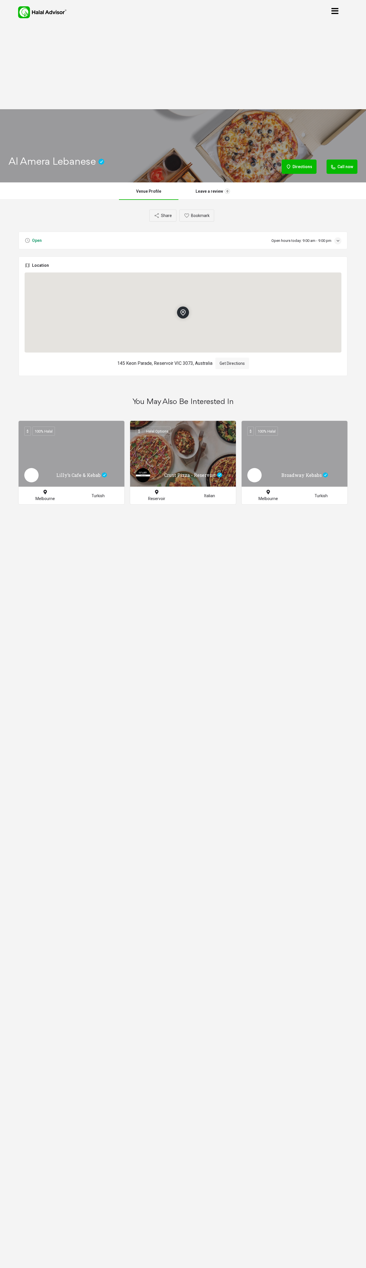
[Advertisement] (183, 67)
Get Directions (232, 363)
